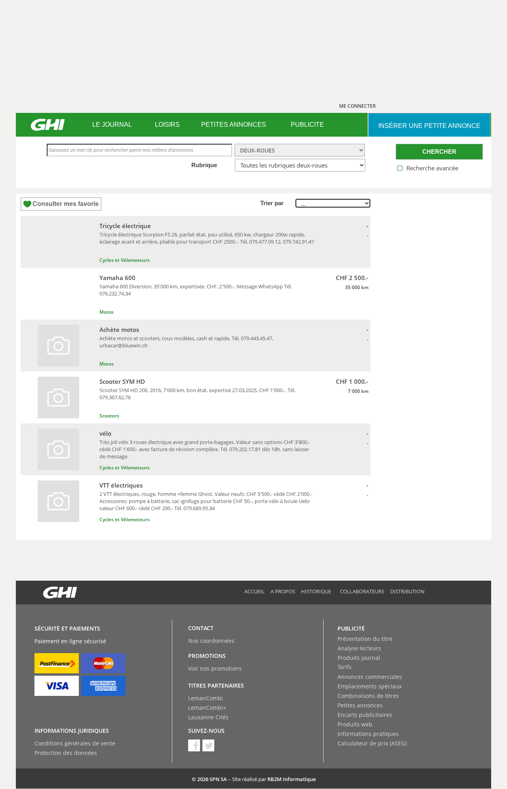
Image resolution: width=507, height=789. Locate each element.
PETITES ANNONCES (233, 124)
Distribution (407, 591)
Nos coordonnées (211, 640)
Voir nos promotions (215, 668)
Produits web (354, 724)
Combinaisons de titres (368, 695)
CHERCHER (439, 151)
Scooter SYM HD (122, 381)
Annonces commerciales (369, 676)
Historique (316, 591)
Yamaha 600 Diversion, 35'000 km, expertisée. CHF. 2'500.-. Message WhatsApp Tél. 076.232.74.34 (195, 290)
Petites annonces (360, 705)
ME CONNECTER (357, 106)
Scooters (109, 415)
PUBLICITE (307, 124)
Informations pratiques (368, 734)
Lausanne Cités (208, 717)
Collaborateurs (362, 591)
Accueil (254, 591)
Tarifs (344, 667)
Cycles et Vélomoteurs (124, 260)
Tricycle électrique (125, 226)
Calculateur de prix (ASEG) (372, 743)
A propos (283, 591)
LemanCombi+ (207, 707)
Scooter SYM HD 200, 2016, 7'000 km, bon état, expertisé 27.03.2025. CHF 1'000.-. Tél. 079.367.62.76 (197, 394)
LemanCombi (205, 698)
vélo (105, 433)
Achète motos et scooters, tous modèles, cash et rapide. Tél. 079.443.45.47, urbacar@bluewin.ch (186, 342)
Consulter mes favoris (65, 203)
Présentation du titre (365, 638)
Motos (106, 312)
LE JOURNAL (112, 124)
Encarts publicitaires (364, 714)
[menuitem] (112, 125)
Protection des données (65, 753)
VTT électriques (121, 485)
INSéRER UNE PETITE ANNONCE (429, 125)
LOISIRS (167, 124)
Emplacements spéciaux (369, 686)
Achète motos (119, 330)
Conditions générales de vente (74, 743)
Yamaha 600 (117, 278)
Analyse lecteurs (359, 648)
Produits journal (358, 657)
